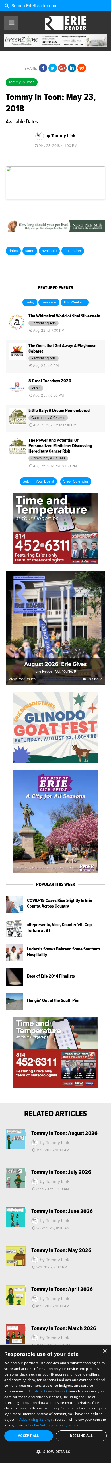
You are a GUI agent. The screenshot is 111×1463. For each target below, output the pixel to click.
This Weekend (74, 302)
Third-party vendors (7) (47, 1391)
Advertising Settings (36, 1419)
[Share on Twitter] (52, 68)
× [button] (104, 1351)
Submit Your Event (38, 481)
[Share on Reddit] (81, 68)
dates (13, 251)
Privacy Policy (67, 1425)
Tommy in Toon (22, 82)
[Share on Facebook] (43, 68)
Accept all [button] (28, 1435)
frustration (72, 251)
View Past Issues (22, 679)
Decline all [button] (81, 1435)
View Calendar (75, 481)
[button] (55, 1451)
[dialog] (55, 1404)
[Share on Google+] (62, 68)
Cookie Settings (41, 1425)
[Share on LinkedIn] (72, 68)
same (29, 251)
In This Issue (92, 679)
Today (29, 302)
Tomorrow (49, 302)
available (49, 251)
